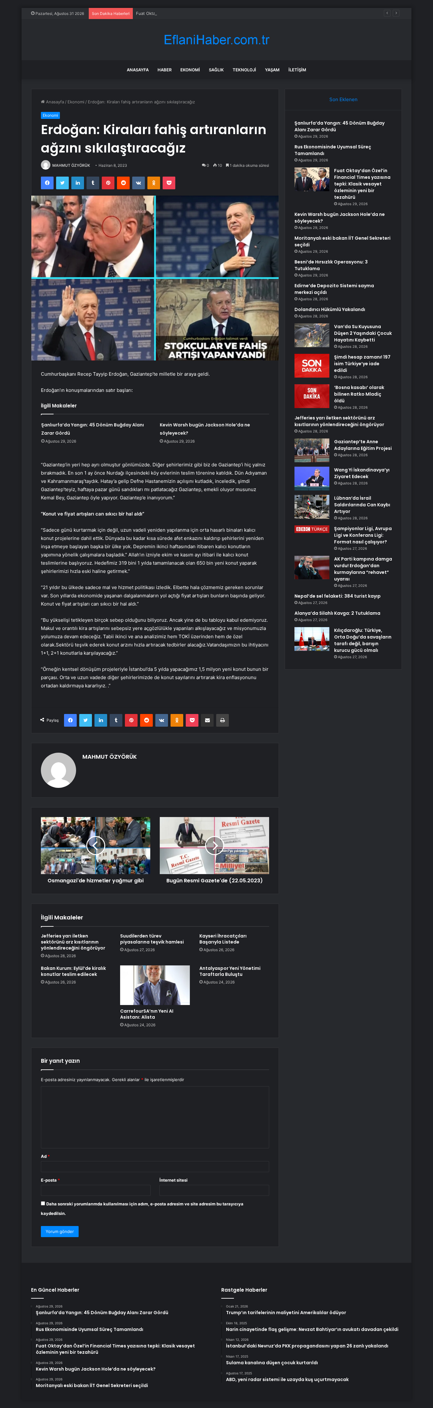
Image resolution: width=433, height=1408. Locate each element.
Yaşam (272, 69)
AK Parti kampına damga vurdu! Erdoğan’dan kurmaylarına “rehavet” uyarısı (363, 569)
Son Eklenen (343, 99)
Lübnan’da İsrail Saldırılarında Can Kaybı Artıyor (362, 505)
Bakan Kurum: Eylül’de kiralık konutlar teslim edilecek (73, 971)
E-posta (50, 1180)
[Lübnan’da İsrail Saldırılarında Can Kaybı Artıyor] (311, 507)
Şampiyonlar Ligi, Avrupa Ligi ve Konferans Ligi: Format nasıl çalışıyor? (363, 535)
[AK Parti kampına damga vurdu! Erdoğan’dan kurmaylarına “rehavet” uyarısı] (311, 567)
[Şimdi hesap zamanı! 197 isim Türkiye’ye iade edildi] (311, 366)
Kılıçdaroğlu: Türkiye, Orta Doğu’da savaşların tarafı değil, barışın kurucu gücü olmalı (362, 640)
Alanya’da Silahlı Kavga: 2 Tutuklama (337, 613)
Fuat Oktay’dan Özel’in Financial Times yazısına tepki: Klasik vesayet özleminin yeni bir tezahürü (230, 13)
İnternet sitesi (173, 1180)
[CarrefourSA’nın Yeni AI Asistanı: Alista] (155, 985)
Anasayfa (138, 69)
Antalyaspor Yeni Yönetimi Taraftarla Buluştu (230, 971)
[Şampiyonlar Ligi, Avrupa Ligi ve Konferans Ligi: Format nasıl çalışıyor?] (311, 529)
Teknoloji (244, 69)
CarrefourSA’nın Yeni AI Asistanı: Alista (146, 1014)
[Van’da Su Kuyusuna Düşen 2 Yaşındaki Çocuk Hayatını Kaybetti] (311, 335)
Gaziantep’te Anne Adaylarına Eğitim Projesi (363, 444)
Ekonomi (190, 69)
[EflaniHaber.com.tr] (216, 40)
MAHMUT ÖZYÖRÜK (71, 165)
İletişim (297, 69)
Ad (45, 1156)
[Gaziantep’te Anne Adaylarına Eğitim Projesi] (311, 450)
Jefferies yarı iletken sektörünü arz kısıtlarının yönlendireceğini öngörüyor (73, 942)
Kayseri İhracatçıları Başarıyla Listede (223, 939)
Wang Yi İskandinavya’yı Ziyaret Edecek (362, 473)
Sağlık (216, 69)
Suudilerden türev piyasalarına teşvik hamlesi (152, 939)
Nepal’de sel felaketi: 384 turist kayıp (337, 596)
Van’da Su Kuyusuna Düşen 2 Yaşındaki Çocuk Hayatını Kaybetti (363, 333)
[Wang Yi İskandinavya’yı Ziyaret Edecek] (311, 478)
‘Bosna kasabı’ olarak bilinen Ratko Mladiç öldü (359, 394)
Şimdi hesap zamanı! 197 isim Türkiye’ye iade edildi (362, 363)
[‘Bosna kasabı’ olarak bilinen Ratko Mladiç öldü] (311, 396)
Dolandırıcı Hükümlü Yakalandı (329, 309)
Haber (164, 69)
